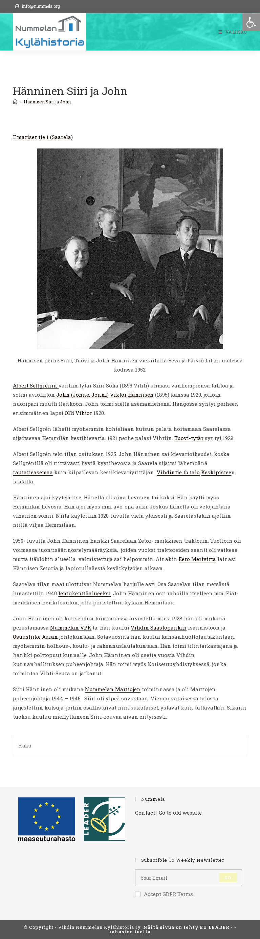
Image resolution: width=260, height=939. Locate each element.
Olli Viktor (78, 412)
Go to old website (180, 812)
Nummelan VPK (70, 627)
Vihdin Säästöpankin (159, 627)
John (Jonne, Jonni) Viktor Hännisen (105, 394)
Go (227, 877)
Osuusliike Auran (35, 636)
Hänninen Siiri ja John (47, 102)
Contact (145, 812)
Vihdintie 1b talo (178, 472)
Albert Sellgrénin (36, 385)
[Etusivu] (15, 102)
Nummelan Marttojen (112, 689)
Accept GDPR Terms (168, 894)
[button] (251, 22)
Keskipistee (216, 472)
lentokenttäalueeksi (84, 593)
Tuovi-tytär (188, 438)
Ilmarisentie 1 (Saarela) (43, 137)
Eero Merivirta (197, 559)
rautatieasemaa (33, 472)
